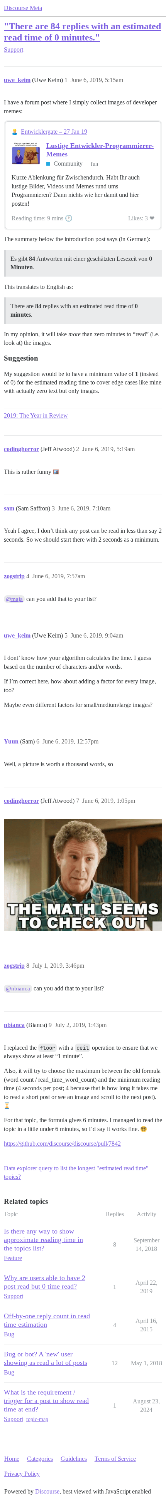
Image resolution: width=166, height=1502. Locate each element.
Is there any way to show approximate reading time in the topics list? (43, 1239)
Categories (40, 1458)
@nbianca (18, 988)
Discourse (47, 1491)
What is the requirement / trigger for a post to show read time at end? (46, 1400)
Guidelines (74, 1458)
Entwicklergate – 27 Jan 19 (54, 131)
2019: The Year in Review (36, 415)
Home (11, 1458)
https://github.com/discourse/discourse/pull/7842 (62, 1143)
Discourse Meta (23, 8)
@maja (14, 599)
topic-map (37, 1419)
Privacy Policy (22, 1473)
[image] (83, 875)
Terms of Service (115, 1458)
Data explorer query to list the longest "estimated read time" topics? (76, 1172)
